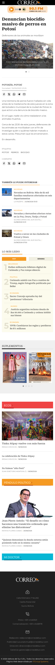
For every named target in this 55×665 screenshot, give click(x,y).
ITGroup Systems (40, 661)
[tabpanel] (15, 367)
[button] (27, 54)
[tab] (26, 71)
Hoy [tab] (14, 259)
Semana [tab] (41, 259)
